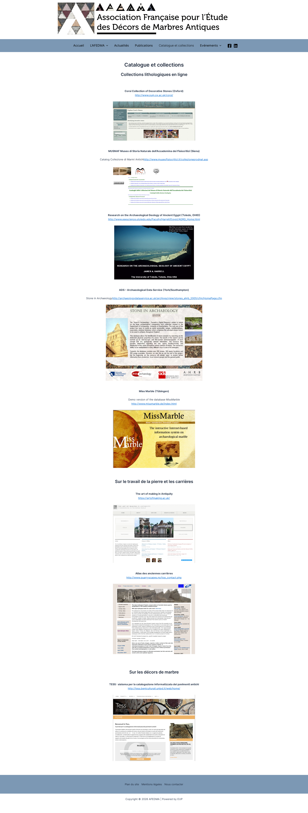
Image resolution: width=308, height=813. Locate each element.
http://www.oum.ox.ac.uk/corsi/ (154, 95)
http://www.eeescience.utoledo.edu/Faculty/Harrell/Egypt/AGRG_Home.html (154, 219)
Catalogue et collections (176, 45)
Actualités (121, 45)
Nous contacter (173, 784)
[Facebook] (229, 46)
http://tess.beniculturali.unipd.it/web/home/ (154, 688)
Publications (144, 45)
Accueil (78, 45)
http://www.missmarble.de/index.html (154, 403)
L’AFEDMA (97, 45)
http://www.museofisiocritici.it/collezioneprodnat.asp (176, 159)
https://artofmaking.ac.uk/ (154, 498)
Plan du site (132, 784)
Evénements (209, 45)
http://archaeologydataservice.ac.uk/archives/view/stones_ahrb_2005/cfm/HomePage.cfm (167, 298)
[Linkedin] (236, 46)
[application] (106, 45)
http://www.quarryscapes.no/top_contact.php (154, 577)
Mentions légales (151, 784)
